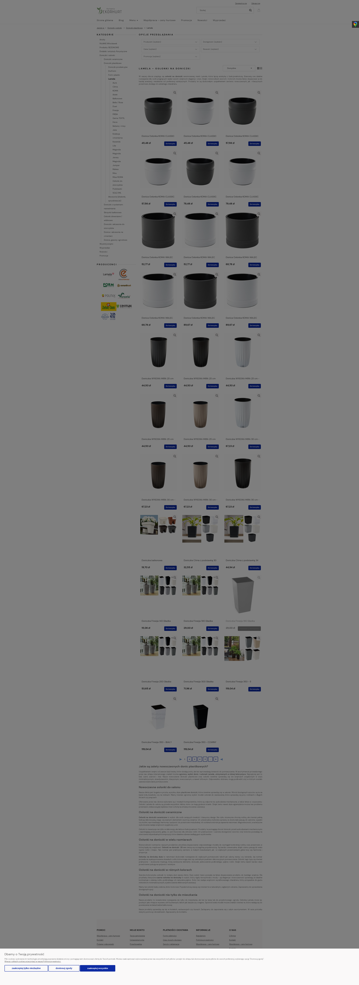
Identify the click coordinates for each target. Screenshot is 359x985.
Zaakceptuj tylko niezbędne (26, 968)
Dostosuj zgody (64, 968)
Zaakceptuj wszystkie (97, 968)
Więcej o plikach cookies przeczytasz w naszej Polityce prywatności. (32, 961)
